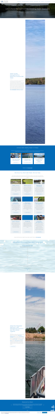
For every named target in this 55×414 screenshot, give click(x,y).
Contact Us (33, 12)
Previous (11, 404)
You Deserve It (39, 162)
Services (21, 12)
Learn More (16, 212)
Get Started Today (27, 162)
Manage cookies (39, 412)
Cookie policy (6, 413)
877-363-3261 (14, 89)
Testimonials (27, 12)
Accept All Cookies (45, 412)
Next (43, 404)
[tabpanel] (27, 258)
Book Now (16, 162)
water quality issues (17, 340)
